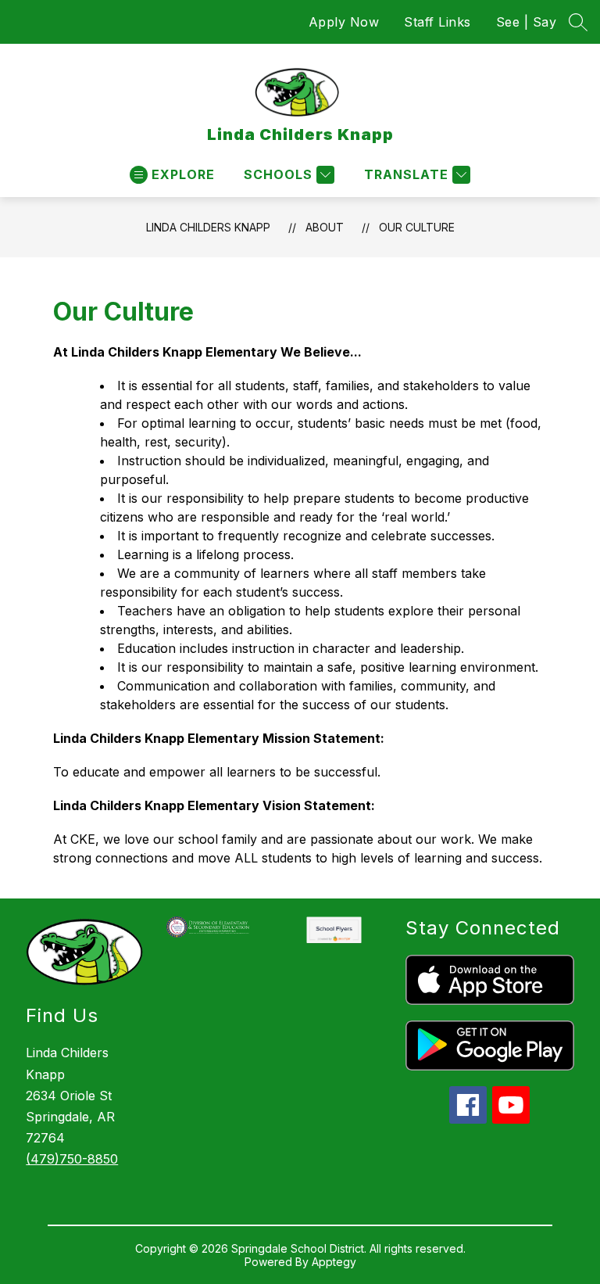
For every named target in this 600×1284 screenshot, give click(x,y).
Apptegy (334, 1261)
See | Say (526, 22)
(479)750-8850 (72, 1159)
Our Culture (417, 227)
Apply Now (344, 22)
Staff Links (437, 22)
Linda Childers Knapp (208, 227)
